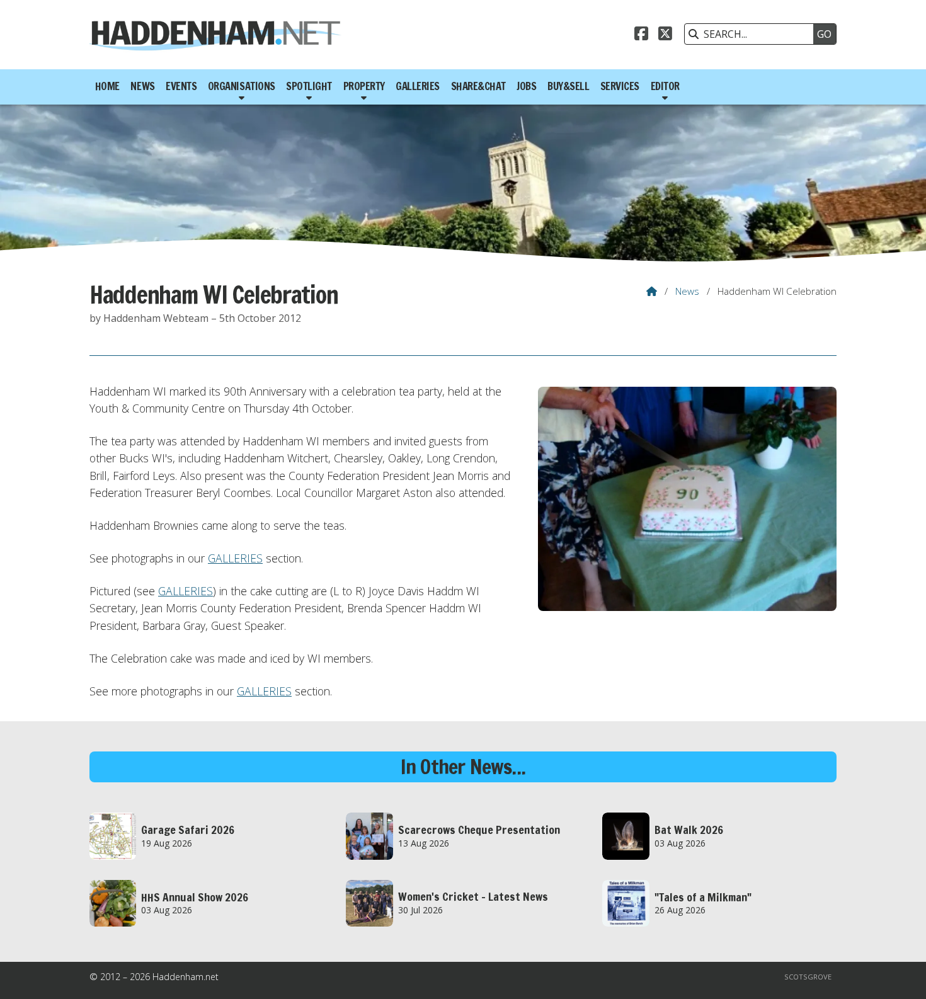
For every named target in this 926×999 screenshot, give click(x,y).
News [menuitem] (142, 86)
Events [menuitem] (181, 86)
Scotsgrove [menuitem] (808, 976)
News (687, 291)
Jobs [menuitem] (526, 86)
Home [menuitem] (107, 86)
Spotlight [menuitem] (309, 86)
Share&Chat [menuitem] (478, 86)
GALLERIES (235, 558)
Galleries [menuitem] (418, 86)
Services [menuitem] (619, 86)
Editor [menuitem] (665, 86)
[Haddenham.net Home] (215, 34)
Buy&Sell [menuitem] (568, 86)
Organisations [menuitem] (241, 86)
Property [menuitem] (364, 86)
